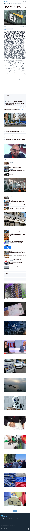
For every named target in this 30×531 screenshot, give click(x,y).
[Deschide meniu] (25, 1)
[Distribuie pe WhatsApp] (23, 26)
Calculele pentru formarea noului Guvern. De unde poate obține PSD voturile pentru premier (15, 104)
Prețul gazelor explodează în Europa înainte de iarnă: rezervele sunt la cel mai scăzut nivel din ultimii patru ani (17, 208)
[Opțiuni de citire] (28, 529)
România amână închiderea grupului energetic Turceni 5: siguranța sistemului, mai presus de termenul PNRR (15, 139)
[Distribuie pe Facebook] (22, 26)
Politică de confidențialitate (11, 518)
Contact (2, 518)
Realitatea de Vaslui (8, 525)
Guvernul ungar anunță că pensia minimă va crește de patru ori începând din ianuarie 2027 (17, 231)
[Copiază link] (20, 26)
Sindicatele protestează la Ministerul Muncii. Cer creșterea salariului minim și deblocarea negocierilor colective (15, 128)
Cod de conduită (16, 518)
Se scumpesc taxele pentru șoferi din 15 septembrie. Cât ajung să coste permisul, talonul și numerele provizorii (14, 318)
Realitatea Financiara (12, 26)
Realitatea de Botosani (3, 525)
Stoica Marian (24, 298)
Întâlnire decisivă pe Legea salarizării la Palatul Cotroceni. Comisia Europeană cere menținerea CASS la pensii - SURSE (15, 131)
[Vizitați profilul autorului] (5, 26)
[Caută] (23, 1)
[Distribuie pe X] (25, 26)
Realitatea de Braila (13, 525)
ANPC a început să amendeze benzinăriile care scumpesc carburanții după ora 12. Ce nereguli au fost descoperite (15, 451)
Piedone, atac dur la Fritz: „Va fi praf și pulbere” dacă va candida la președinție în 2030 (16, 97)
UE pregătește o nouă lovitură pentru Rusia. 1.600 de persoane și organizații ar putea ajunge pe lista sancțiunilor (14, 489)
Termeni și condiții (5, 518)
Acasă (5, 3)
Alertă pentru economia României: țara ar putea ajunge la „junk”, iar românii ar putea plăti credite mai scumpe (17, 204)
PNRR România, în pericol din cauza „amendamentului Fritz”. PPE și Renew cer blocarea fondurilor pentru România (16, 242)
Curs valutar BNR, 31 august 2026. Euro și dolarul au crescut (13, 299)
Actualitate (9, 3)
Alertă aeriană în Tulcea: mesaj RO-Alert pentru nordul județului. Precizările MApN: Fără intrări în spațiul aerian (14, 134)
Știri (7, 3)
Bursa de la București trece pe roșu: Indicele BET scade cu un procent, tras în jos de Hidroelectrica (17, 197)
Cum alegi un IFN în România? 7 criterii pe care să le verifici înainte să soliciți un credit (15, 99)
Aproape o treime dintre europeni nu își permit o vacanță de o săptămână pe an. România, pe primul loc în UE (17, 201)
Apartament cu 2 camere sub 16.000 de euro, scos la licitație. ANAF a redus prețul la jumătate (15, 102)
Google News (21, 109)
